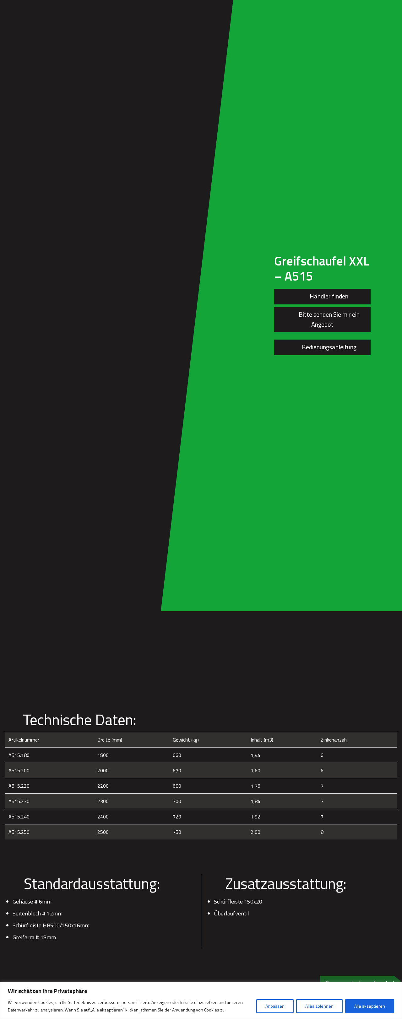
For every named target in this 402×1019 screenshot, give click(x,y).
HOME (146, 9)
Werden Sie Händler (257, 9)
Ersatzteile (209, 9)
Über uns (302, 9)
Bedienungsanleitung (328, 347)
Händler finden (328, 296)
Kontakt (378, 9)
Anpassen (275, 1006)
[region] (201, 1000)
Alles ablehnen (319, 1006)
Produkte (173, 9)
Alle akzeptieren (369, 1006)
